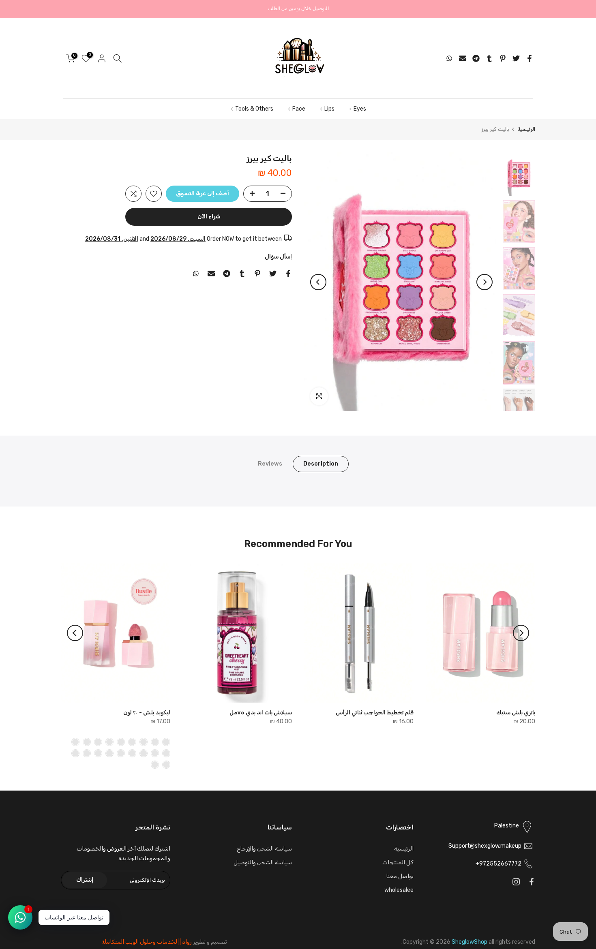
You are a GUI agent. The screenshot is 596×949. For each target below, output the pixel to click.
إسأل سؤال (278, 256)
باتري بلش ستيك (515, 712)
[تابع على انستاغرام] (516, 882)
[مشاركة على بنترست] (502, 58)
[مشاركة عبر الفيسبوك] (529, 58)
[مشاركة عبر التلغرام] (476, 58)
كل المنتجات (398, 862)
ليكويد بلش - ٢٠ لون (146, 712)
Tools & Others (254, 108)
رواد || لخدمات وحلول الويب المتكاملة (146, 941)
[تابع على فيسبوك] (531, 882)
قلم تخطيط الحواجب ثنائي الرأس (375, 712)
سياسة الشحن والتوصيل (263, 862)
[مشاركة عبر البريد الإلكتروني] (462, 58)
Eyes (360, 108)
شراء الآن (208, 216)
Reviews (270, 463)
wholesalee (399, 890)
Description (320, 463)
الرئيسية (526, 129)
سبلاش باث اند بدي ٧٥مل (260, 712)
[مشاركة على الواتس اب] (449, 58)
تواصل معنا (400, 876)
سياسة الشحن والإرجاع (264, 848)
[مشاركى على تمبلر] (489, 58)
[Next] (318, 282)
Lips (329, 108)
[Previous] (484, 282)
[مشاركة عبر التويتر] (516, 58)
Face (298, 108)
